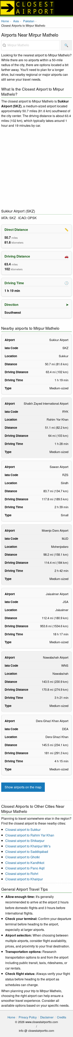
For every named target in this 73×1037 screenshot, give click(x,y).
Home (5, 21)
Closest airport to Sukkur (23, 829)
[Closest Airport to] (36, 7)
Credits (61, 1017)
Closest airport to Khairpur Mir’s (27, 846)
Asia (16, 21)
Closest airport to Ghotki (22, 857)
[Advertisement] (36, 168)
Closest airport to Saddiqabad (26, 851)
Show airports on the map (23, 787)
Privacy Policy (28, 1017)
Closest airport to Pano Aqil (25, 868)
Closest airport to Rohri (21, 873)
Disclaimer (47, 1017)
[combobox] (30, 45)
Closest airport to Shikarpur (24, 840)
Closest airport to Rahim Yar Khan (29, 835)
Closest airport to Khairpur (24, 879)
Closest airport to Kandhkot (24, 862)
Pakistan (28, 21)
